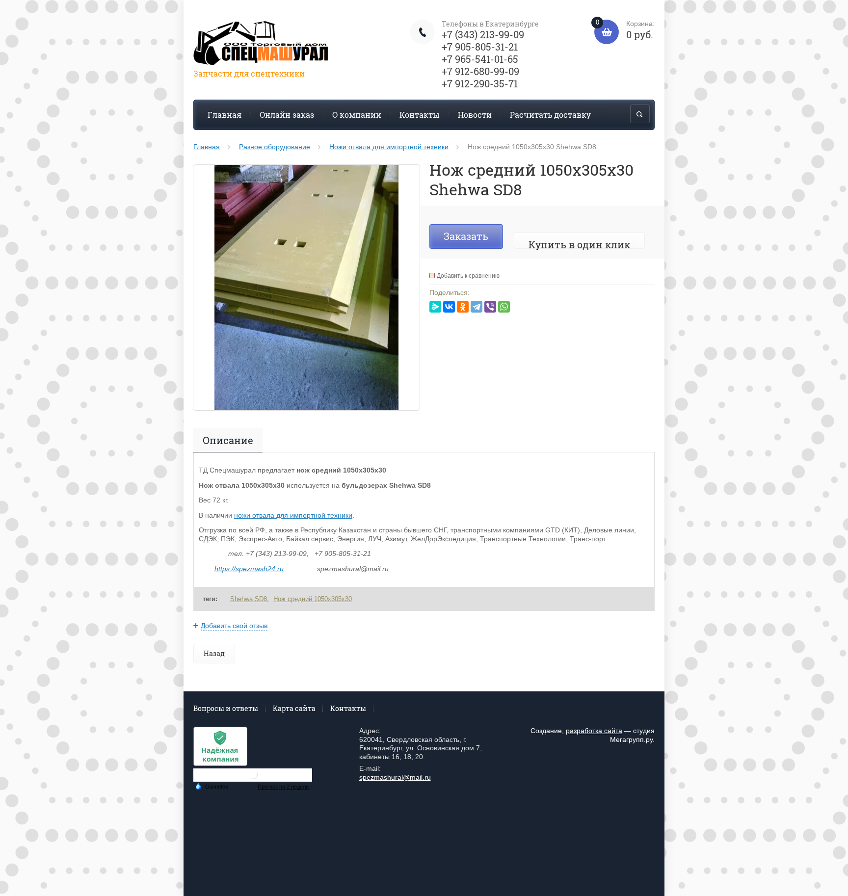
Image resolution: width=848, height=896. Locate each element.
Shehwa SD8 (248, 599)
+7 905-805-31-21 (480, 46)
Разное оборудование (274, 147)
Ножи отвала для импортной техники (389, 147)
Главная (224, 114)
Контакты (419, 114)
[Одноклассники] (463, 307)
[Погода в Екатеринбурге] (253, 778)
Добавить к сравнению (468, 275)
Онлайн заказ (287, 114)
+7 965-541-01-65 (480, 59)
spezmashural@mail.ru (395, 777)
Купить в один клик (579, 244)
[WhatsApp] (504, 307)
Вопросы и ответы (225, 708)
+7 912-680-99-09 (480, 71)
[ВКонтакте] (449, 307)
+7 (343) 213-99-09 (483, 34)
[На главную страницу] (262, 45)
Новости (475, 114)
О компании (356, 114)
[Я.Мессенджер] (435, 307)
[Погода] (211, 786)
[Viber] (490, 307)
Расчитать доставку (550, 114)
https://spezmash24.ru (249, 569)
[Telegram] (476, 307)
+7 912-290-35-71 (480, 83)
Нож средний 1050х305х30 (312, 599)
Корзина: (625, 30)
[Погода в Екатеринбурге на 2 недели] (284, 787)
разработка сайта (594, 731)
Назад (214, 653)
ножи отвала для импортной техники (293, 515)
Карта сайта (294, 708)
